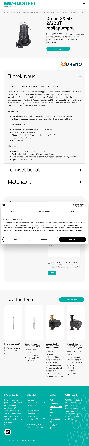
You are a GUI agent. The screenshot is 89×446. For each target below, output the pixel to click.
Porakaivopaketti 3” (12, 344)
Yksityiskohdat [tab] (44, 211)
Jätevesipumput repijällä (53, 12)
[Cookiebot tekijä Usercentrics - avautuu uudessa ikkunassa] (77, 205)
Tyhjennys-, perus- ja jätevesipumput (34, 12)
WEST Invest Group (72, 400)
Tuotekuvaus (21, 76)
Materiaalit (19, 182)
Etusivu (6, 12)
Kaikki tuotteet (71, 299)
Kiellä (16, 239)
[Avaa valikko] (84, 4)
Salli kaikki (73, 239)
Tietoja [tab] (73, 211)
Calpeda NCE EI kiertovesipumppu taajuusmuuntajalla (74, 346)
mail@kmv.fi (37, 424)
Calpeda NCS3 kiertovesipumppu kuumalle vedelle (53, 346)
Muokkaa (43, 239)
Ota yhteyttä (58, 48)
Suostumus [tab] (15, 211)
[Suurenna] (40, 19)
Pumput (18, 12)
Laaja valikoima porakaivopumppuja (33, 345)
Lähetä (52, 272)
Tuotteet (12, 12)
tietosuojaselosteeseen (69, 262)
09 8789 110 (38, 427)
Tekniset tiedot (24, 169)
